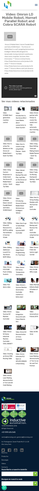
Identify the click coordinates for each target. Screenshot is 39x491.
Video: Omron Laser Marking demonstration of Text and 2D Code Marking (8, 380)
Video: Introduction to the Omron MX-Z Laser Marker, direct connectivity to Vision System (21, 120)
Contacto (5, 467)
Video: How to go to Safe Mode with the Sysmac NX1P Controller (21, 228)
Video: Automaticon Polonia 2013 (34, 314)
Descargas (5, 460)
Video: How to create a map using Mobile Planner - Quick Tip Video (21, 149)
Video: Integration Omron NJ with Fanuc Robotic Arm (20, 317)
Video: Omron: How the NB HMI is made (34, 269)
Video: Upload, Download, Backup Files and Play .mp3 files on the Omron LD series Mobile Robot (21, 177)
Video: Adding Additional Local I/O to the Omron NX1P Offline (7, 252)
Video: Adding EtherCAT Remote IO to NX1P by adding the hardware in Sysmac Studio (8, 230)
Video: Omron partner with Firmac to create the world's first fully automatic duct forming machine (34, 122)
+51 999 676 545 (9, 432)
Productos (5, 456)
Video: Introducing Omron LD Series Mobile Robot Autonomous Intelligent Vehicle (21, 206)
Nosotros (4, 453)
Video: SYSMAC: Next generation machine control (7, 117)
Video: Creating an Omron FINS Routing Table (8, 356)
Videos (4, 463)
